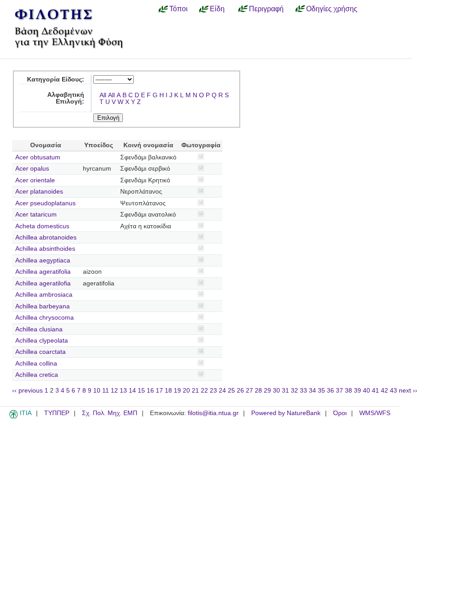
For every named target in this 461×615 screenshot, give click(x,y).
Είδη (217, 9)
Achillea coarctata (40, 351)
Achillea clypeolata (41, 340)
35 (321, 390)
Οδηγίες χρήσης (331, 9)
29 (267, 390)
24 (222, 390)
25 (231, 390)
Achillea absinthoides (45, 248)
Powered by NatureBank (286, 413)
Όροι (340, 413)
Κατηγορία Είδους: (55, 79)
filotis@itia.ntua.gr (213, 413)
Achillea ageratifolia (43, 271)
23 (213, 390)
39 (357, 390)
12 (114, 390)
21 (195, 390)
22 (204, 390)
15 (141, 390)
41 (375, 390)
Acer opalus (32, 168)
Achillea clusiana (39, 329)
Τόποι (178, 9)
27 (249, 390)
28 (258, 390)
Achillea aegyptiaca (42, 260)
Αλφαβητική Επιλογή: (65, 98)
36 (330, 390)
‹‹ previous (27, 390)
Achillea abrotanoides (46, 237)
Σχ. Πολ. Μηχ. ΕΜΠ (109, 413)
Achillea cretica (36, 374)
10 (96, 390)
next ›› (408, 390)
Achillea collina (36, 363)
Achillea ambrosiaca (43, 294)
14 (132, 390)
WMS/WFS (374, 413)
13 (123, 390)
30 (276, 390)
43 (393, 390)
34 (312, 390)
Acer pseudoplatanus (45, 203)
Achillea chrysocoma (44, 317)
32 (294, 390)
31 (285, 390)
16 (150, 390)
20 (186, 390)
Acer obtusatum (37, 157)
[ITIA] (13, 417)
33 (303, 390)
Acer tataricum (36, 214)
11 (105, 390)
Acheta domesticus (42, 226)
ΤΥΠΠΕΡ (56, 413)
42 (384, 390)
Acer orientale (35, 180)
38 (348, 390)
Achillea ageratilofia (43, 283)
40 (366, 390)
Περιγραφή (266, 9)
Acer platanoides (39, 191)
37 (339, 390)
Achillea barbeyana (42, 306)
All (102, 95)
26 (240, 390)
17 (159, 390)
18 (168, 390)
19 (177, 390)
